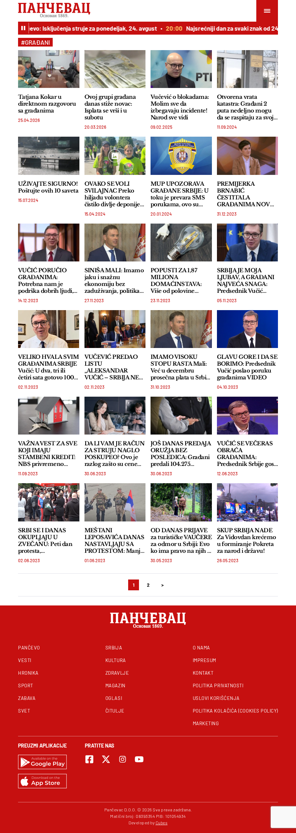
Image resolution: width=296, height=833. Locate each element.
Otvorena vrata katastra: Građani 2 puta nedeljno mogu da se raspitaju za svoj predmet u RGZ (245, 107)
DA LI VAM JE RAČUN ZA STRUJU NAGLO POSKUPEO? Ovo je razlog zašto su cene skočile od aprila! (114, 453)
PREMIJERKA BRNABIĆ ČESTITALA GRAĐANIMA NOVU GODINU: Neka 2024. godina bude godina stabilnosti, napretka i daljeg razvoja (246, 194)
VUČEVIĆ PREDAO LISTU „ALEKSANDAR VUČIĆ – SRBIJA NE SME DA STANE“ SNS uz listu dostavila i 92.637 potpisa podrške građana (114, 367)
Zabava (26, 698)
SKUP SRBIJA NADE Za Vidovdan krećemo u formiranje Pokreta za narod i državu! (246, 540)
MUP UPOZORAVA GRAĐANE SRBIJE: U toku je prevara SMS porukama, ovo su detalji (179, 194)
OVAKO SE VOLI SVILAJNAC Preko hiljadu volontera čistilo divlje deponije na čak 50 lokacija (112, 194)
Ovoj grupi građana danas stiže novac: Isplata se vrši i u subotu (110, 107)
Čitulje (115, 711)
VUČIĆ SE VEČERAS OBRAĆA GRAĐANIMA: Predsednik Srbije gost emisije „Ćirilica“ (246, 453)
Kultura (115, 660)
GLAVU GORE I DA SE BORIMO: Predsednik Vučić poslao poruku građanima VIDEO (247, 367)
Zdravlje (117, 673)
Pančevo (29, 648)
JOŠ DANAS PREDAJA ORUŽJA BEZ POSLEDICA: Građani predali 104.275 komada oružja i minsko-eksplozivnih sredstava (180, 453)
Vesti (24, 660)
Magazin (115, 685)
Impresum (204, 660)
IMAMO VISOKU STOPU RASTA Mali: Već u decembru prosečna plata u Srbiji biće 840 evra (180, 367)
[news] (48, 69)
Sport (25, 685)
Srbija (113, 648)
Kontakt (203, 673)
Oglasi (113, 698)
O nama (201, 648)
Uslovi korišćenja (216, 698)
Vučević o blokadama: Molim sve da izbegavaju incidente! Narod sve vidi (180, 107)
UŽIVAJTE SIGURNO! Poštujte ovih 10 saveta (48, 187)
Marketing (206, 723)
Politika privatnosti (218, 685)
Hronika (28, 673)
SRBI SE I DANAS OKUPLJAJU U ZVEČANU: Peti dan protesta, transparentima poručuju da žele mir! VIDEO (46, 540)
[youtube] (139, 759)
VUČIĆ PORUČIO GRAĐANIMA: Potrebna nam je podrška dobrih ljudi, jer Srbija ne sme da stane (45, 280)
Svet (24, 711)
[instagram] (122, 759)
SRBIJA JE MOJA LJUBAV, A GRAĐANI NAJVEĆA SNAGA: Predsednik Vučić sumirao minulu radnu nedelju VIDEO (246, 280)
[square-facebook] (89, 759)
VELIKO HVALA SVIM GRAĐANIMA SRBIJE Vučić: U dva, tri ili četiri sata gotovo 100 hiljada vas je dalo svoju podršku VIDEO (48, 367)
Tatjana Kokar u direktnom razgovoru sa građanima (47, 103)
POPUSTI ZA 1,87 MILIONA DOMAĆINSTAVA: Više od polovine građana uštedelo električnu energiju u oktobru (178, 280)
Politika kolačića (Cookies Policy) (235, 711)
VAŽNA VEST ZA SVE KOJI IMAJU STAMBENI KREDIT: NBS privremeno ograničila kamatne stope (47, 453)
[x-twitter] (105, 759)
